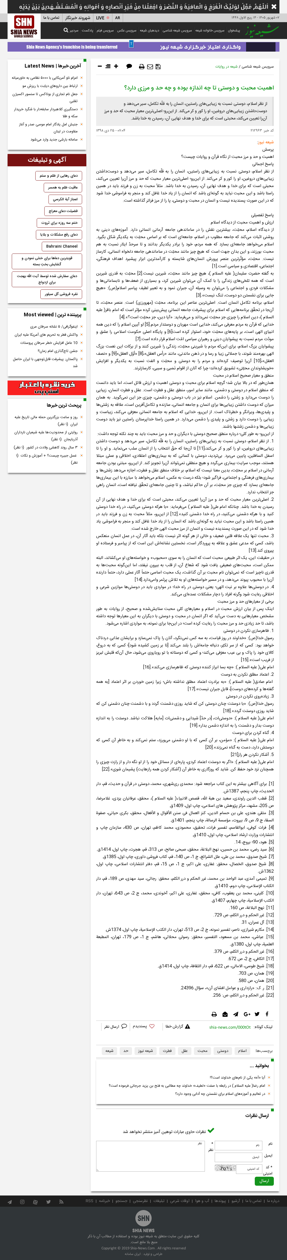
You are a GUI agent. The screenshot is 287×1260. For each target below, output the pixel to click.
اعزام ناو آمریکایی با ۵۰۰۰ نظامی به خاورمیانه (45, 78)
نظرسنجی (140, 1201)
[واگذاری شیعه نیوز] (143, 45)
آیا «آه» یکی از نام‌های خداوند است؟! (237, 1078)
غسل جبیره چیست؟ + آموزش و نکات (47, 459)
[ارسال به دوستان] (150, 67)
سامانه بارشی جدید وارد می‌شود (54, 140)
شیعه (109, 1051)
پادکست (87, 30)
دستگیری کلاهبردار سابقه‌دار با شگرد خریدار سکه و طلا (46, 112)
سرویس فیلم (105, 30)
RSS (89, 1201)
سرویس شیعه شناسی (177, 30)
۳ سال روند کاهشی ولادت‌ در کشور (46, 447)
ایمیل (268, 1156)
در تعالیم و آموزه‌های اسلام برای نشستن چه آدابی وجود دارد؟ (220, 1094)
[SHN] (24, 26)
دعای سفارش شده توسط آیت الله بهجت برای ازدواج (47, 279)
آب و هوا (202, 1201)
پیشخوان (234, 30)
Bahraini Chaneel (62, 246)
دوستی (222, 1051)
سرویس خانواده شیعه (209, 30)
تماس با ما (51, 18)
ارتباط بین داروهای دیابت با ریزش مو (50, 86)
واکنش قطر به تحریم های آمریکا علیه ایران (46, 335)
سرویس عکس (126, 30)
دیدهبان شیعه (149, 30)
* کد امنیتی (267, 1170)
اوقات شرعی (179, 1201)
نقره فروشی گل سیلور (61, 294)
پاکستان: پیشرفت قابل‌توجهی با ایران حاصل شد (45, 362)
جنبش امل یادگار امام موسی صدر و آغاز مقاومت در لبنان (48, 128)
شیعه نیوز (145, 1051)
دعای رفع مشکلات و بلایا (59, 235)
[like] (146, 1027)
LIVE (100, 18)
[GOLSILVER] (47, 388)
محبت (202, 1051)
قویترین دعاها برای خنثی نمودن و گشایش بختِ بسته (47, 261)
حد (125, 1051)
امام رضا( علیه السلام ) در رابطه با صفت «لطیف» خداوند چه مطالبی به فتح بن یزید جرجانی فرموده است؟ (187, 1086)
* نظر (210, 1147)
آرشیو (236, 1201)
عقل (185, 1051)
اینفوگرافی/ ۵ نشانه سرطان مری (54, 327)
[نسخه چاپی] (142, 67)
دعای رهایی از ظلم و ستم (59, 176)
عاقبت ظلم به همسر (63, 188)
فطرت (167, 1051)
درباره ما (273, 1201)
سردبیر (74, 30)
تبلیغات (159, 1201)
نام (270, 1144)
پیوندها (220, 1201)
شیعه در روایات (227, 67)
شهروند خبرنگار (77, 18)
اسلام (242, 1051)
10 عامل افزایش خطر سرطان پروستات (49, 343)
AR (117, 18)
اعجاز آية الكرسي (65, 199)
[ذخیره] (158, 67)
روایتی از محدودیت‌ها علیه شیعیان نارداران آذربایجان (46, 436)
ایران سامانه (133, 1254)
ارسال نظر (112, 1027)
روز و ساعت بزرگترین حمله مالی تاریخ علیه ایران (46, 420)
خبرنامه (104, 1201)
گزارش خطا (174, 1026)
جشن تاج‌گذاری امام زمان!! (57, 351)
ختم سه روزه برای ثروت (59, 223)
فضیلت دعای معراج (63, 211)
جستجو (121, 1201)
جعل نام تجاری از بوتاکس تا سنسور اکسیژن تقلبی (45, 97)
